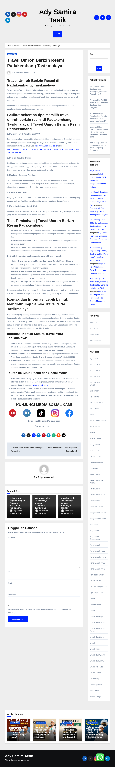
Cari (92, 54)
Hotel (92, 415)
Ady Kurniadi (18, 72)
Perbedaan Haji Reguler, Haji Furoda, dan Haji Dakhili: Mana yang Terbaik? (98, 297)
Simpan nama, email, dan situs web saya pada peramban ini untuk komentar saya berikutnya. (40, 611)
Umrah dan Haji (96, 617)
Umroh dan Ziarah (97, 661)
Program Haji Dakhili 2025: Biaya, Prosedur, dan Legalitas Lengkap (99, 211)
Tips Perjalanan (96, 593)
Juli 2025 (93, 322)
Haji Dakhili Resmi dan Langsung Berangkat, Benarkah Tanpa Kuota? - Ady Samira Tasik (99, 198)
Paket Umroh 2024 (97, 495)
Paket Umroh (95, 489)
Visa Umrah (94, 691)
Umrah (92, 611)
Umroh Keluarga (96, 667)
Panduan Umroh (96, 507)
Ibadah (92, 433)
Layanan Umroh (96, 462)
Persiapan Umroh (97, 575)
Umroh (92, 643)
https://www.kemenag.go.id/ (46, 146)
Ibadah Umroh (95, 439)
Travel (92, 599)
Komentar (12, 537)
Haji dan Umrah (96, 403)
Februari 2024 (95, 340)
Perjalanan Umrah (97, 563)
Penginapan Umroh (98, 519)
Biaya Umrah (95, 370)
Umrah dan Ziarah (97, 637)
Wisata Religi (95, 697)
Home (57, 34)
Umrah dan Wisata (97, 623)
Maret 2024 (94, 334)
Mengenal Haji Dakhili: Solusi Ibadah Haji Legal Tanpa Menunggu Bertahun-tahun (99, 132)
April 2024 (94, 328)
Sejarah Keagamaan (98, 587)
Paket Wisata (95, 501)
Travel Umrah (95, 605)
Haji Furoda (94, 409)
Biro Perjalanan (96, 376)
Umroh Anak (95, 649)
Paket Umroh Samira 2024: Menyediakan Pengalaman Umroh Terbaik (98, 180)
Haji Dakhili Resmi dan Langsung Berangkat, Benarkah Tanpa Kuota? (19, 732)
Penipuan (94, 525)
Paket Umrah (95, 474)
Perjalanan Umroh (97, 569)
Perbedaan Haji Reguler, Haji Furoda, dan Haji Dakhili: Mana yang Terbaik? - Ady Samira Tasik (99, 254)
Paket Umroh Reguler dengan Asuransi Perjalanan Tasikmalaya (17, 503)
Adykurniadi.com (40, 385)
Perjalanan (94, 531)
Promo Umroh (95, 581)
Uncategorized (96, 685)
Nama (11, 571)
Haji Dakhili (94, 397)
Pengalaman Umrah (98, 513)
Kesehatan (94, 451)
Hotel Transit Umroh (98, 421)
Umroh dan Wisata (97, 655)
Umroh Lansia (95, 673)
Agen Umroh (95, 359)
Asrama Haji (95, 364)
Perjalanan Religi (97, 545)
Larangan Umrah (97, 456)
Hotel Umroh (95, 427)
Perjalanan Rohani (97, 551)
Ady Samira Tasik (19, 756)
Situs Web (12, 595)
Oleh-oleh (94, 468)
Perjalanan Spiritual (98, 557)
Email (10, 583)
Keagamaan (95, 445)
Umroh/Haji (12, 54)
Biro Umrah (94, 391)
